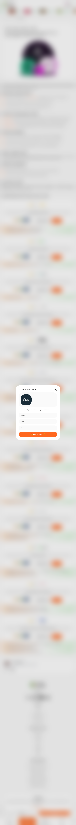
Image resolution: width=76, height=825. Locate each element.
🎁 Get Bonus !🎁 (38, 434)
